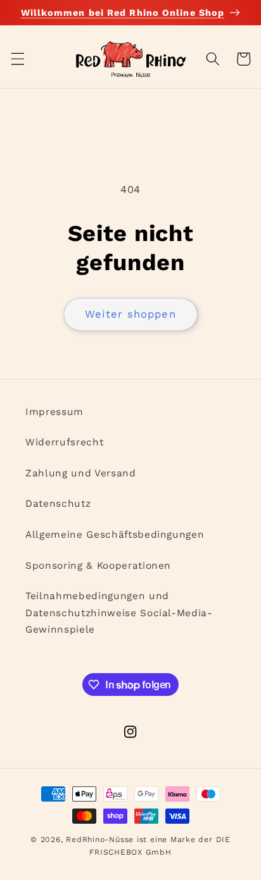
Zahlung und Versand (80, 473)
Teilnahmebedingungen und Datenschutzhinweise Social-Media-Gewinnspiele (119, 612)
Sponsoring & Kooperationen (98, 565)
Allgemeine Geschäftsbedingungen (114, 534)
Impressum (54, 412)
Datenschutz (58, 503)
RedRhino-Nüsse (100, 839)
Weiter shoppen (130, 314)
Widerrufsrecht (64, 442)
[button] (17, 59)
